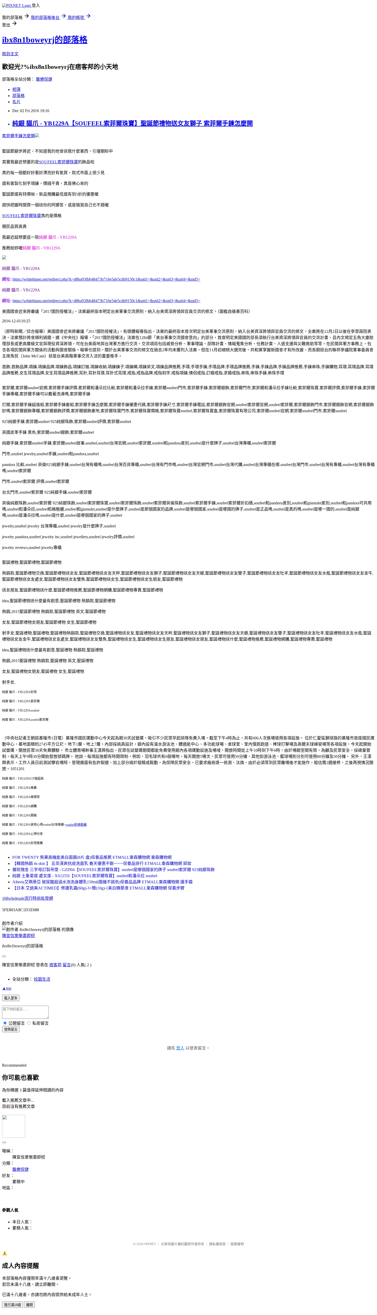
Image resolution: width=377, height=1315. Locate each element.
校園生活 (42, 979)
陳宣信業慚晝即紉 (18, 936)
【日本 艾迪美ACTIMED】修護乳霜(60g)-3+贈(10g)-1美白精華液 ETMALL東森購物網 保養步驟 (98, 888)
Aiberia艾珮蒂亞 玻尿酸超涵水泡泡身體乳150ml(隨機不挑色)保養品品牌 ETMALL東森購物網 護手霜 (102, 882)
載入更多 (10, 998)
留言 (67, 965)
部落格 (18, 95)
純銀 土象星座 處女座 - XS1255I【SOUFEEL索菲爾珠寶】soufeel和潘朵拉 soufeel (84, 876)
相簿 (16, 89)
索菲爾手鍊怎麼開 (18, 136)
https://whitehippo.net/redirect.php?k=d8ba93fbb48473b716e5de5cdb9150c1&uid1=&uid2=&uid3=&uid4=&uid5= (106, 279)
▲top (6, 988)
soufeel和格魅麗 (76, 824)
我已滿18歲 (12, 1305)
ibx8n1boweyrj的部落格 (44, 39)
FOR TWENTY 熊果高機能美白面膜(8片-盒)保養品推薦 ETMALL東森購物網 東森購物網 (92, 857)
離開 (29, 1305)
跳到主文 (10, 54)
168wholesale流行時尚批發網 (27, 898)
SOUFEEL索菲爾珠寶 (58, 162)
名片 (16, 102)
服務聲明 (237, 1244)
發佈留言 (10, 1029)
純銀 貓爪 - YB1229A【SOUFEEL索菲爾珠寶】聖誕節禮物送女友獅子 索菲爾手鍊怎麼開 (132, 123)
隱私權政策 (217, 1244)
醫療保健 (44, 79)
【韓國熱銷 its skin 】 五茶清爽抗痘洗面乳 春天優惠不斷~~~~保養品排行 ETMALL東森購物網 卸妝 (101, 863)
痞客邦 (55, 965)
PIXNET (150, 1244)
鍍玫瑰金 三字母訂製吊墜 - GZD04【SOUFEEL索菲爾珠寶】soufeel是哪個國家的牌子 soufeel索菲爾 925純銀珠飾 (113, 869)
